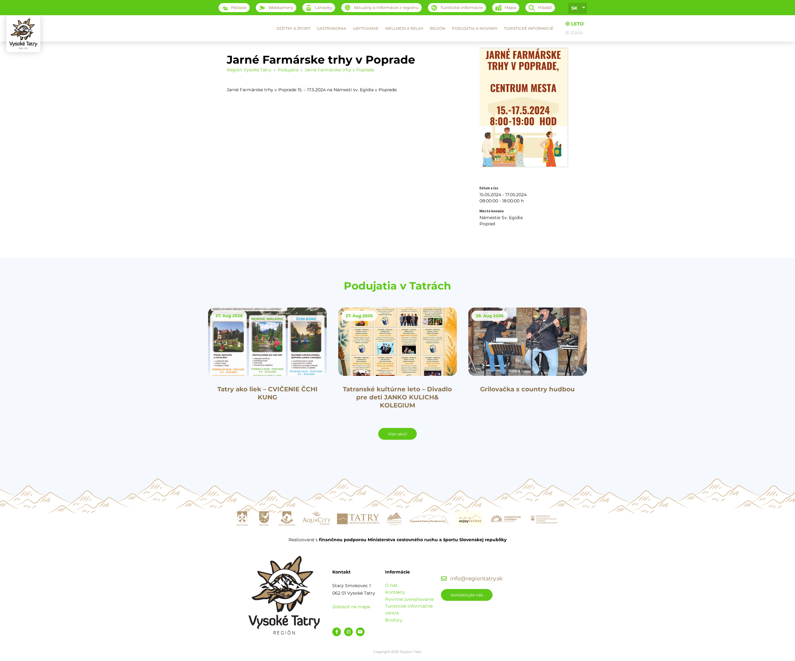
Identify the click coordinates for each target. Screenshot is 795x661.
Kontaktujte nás (467, 594)
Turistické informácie (528, 28)
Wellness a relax (404, 28)
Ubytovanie (366, 28)
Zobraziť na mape (351, 606)
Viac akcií (397, 433)
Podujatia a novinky (474, 28)
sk (574, 8)
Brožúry (393, 620)
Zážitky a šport (293, 28)
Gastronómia (331, 28)
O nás (391, 585)
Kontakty (395, 592)
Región (437, 28)
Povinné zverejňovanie (409, 599)
